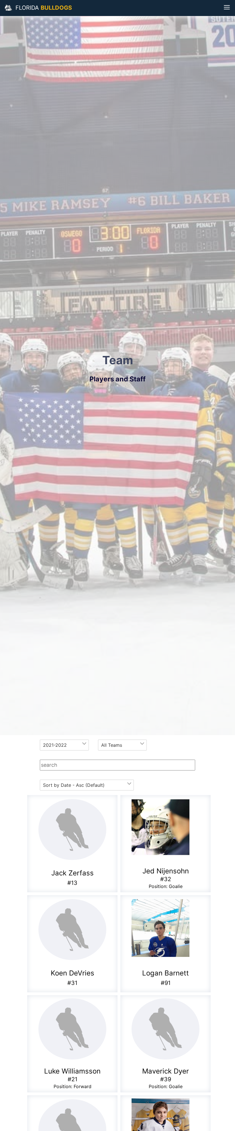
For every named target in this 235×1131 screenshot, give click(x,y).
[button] (9, 8)
